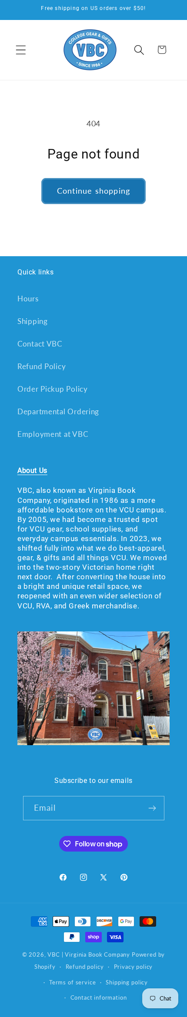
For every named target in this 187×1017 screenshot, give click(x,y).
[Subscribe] (152, 808)
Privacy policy (133, 966)
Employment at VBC (52, 434)
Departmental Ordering (58, 411)
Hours (28, 298)
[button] (21, 49)
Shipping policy (127, 982)
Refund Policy (41, 366)
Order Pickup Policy (52, 388)
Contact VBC (39, 343)
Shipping (32, 321)
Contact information (98, 997)
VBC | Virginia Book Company (88, 954)
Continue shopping (93, 190)
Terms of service (72, 982)
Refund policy (85, 966)
